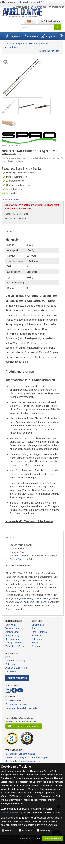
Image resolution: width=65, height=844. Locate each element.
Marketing (45, 830)
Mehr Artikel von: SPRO (11, 146)
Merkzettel (40, 6)
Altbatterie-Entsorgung (16, 668)
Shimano (30, 754)
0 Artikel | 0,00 (51, 21)
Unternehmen (38, 625)
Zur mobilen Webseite (16, 646)
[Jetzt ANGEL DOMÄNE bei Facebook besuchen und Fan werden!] (8, 692)
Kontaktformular (13, 700)
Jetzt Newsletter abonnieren (26, 726)
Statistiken (27, 830)
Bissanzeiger (11, 754)
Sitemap (36, 646)
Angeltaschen (27, 757)
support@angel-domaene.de (23, 708)
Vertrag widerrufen (17, 678)
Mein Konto (22, 6)
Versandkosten (12, 628)
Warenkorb (58, 6)
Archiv (35, 642)
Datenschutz (11, 664)
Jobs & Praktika (39, 632)
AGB (7, 657)
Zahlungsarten (12, 632)
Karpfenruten (11, 761)
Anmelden (19, 2)
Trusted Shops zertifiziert (22, 559)
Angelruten (35, 761)
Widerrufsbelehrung (15, 660)
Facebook (36, 635)
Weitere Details (11, 199)
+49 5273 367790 (18, 704)
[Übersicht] (44, 51)
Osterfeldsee (38, 639)
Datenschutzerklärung (12, 812)
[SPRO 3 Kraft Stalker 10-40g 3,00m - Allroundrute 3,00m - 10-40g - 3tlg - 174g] (9, 106)
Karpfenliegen (41, 757)
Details (9, 231)
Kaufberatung (12, 639)
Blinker (22, 754)
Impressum (10, 671)
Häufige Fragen (13, 642)
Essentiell (9, 830)
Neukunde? (36, 2)
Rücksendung (12, 635)
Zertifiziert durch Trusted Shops (33, 602)
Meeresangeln (12, 757)
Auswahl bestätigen (30, 838)
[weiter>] (56, 51)
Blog (34, 628)
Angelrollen (24, 761)
